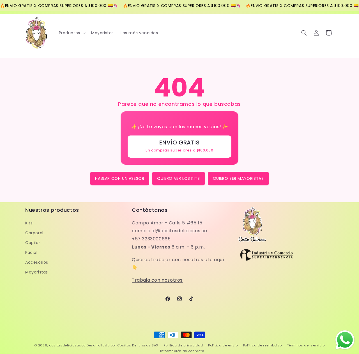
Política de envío (223, 345)
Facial (31, 252)
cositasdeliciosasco (67, 345)
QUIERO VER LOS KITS (178, 178)
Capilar (32, 242)
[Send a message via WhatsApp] (345, 340)
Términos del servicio (306, 345)
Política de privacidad (183, 345)
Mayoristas (36, 272)
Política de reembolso (262, 345)
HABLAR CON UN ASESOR (119, 178)
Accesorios (36, 262)
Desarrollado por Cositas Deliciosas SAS (122, 345)
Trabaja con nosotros (157, 280)
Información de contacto (182, 351)
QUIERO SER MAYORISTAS (238, 178)
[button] (72, 33)
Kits (29, 223)
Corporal (34, 233)
